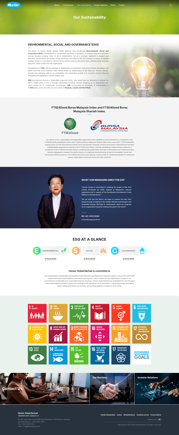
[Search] (171, 5)
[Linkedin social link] (159, 419)
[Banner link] (112, 388)
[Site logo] (13, 5)
